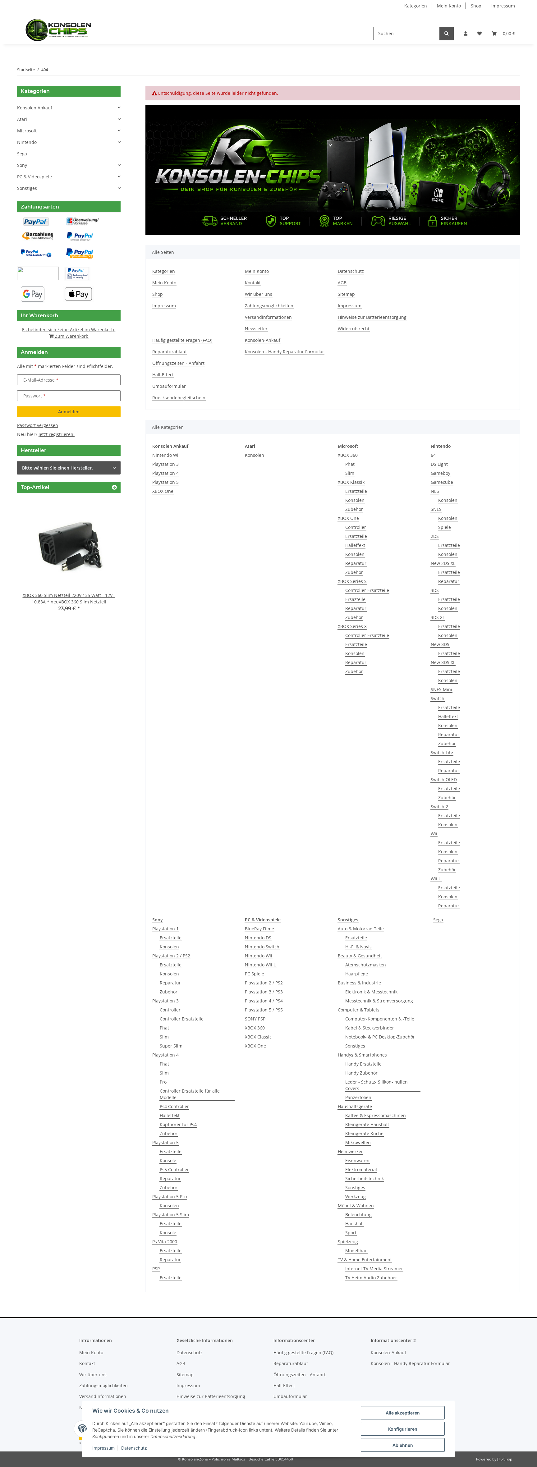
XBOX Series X (352, 626)
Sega (438, 920)
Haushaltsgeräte (355, 1106)
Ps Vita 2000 (164, 1242)
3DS (435, 590)
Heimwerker (350, 1151)
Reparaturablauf (169, 352)
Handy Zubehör (361, 1073)
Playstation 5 (165, 482)
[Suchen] (446, 33)
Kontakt (253, 283)
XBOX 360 (348, 455)
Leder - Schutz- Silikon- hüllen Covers (376, 1085)
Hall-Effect (163, 375)
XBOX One (162, 491)
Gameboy (440, 473)
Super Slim (171, 1046)
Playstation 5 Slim (170, 1214)
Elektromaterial (361, 1169)
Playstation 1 (165, 929)
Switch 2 (439, 806)
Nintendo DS (258, 938)
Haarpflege (356, 974)
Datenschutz (134, 1448)
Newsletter (256, 329)
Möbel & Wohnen (356, 1205)
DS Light (439, 464)
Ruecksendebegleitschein (178, 398)
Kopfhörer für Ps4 (178, 1124)
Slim (349, 473)
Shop (476, 6)
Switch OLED (444, 779)
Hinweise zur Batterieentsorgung (372, 317)
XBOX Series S (352, 581)
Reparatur (355, 563)
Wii (434, 834)
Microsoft (27, 131)
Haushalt (354, 1223)
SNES (436, 509)
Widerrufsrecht (353, 329)
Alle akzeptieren (403, 1412)
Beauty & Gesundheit (360, 956)
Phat (350, 464)
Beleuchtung (358, 1214)
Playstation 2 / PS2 (171, 956)
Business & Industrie (359, 983)
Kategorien (415, 6)
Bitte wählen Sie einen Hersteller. (57, 468)
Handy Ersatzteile (363, 1064)
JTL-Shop (504, 1459)
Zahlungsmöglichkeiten (269, 306)
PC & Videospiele (34, 177)
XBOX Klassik (351, 482)
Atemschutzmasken (365, 965)
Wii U (436, 879)
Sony (22, 165)
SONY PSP (255, 1019)
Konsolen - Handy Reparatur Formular (284, 352)
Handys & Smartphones (362, 1055)
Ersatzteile (356, 491)
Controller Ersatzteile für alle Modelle (190, 1094)
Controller (355, 527)
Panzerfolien (358, 1097)
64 (433, 455)
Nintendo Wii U (261, 965)
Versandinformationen (268, 317)
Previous (32, 559)
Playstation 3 (165, 464)
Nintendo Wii (166, 455)
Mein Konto (449, 6)
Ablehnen (402, 1445)
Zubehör (354, 509)
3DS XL (438, 617)
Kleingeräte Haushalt (367, 1124)
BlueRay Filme (259, 929)
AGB (342, 283)
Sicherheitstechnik (364, 1178)
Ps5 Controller (174, 1169)
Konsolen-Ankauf (262, 340)
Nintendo (27, 142)
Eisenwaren (357, 1160)
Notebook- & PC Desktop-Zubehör (380, 1037)
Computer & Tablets (358, 1010)
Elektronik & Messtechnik (371, 992)
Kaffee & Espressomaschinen (375, 1115)
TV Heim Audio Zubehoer (371, 1278)
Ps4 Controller (174, 1106)
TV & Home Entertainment (365, 1260)
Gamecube (442, 482)
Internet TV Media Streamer (374, 1269)
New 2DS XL (443, 563)
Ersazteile (355, 599)
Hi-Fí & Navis (358, 947)
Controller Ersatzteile (367, 590)
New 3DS (440, 644)
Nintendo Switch (262, 947)
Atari (22, 119)
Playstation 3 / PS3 (264, 992)
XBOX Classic (258, 1037)
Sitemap (346, 294)
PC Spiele (254, 974)
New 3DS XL (443, 662)
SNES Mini (441, 689)
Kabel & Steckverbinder (369, 1028)
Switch (437, 698)
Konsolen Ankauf (34, 108)
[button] (465, 33)
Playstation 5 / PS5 (264, 1010)
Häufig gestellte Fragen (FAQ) (182, 340)
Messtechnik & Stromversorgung (379, 1001)
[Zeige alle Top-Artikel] (114, 487)
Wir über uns (258, 294)
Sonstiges (355, 1046)
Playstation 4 (165, 473)
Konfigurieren (402, 1429)
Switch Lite (442, 752)
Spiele (444, 527)
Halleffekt (355, 545)
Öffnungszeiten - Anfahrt (178, 363)
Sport (350, 1232)
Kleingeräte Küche (364, 1133)
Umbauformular (169, 386)
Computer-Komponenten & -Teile (379, 1019)
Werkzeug (355, 1196)
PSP (156, 1269)
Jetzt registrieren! (57, 434)
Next (105, 559)
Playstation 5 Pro (169, 1196)
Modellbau (356, 1251)
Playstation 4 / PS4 (264, 1001)
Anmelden (69, 412)
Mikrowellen (358, 1142)
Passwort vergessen (37, 425)
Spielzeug (348, 1242)
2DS (435, 536)
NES (435, 491)
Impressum (103, 1448)
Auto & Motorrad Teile (361, 929)
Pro (163, 1082)
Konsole (168, 1160)
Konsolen (254, 455)
